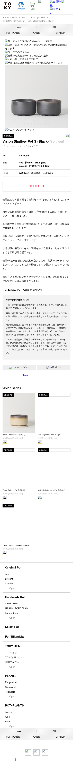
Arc (7, 574)
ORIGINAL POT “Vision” (13, 21)
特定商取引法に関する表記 (45, 760)
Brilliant (9, 578)
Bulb (7, 721)
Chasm (9, 583)
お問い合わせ (55, 367)
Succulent (10, 687)
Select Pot (12, 627)
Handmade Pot (15, 597)
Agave (8, 712)
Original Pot (13, 567)
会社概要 (10, 760)
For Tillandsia (14, 636)
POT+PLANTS (14, 705)
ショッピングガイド (21, 367)
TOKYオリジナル (14, 657)
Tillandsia (10, 691)
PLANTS (36, 33)
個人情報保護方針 (24, 760)
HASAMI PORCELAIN (16, 608)
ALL (19, 27)
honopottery (11, 613)
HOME (6, 17)
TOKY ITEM (59, 33)
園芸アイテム (12, 662)
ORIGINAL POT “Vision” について (23, 289)
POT (23, 17)
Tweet (26, 375)
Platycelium (11, 682)
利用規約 (62, 760)
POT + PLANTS (13, 33)
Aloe (7, 716)
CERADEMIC (12, 603)
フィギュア (11, 652)
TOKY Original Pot (37, 17)
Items (14, 17)
